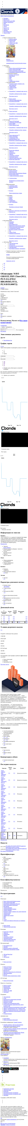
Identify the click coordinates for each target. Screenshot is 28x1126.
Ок (1, 1118)
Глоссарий (11, 44)
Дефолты (11, 151)
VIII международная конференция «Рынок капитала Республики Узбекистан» (13, 1033)
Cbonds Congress (18, 1022)
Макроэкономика (13, 187)
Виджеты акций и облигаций (16, 229)
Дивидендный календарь (15, 100)
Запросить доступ (10, 261)
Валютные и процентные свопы (17, 140)
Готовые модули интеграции (16, 246)
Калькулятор (6, 1018)
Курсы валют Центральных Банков (17, 173)
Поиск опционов (13, 136)
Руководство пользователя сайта (11, 1003)
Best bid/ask (6, 24)
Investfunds (6, 1058)
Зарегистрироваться (9, 16)
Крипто (6, 27)
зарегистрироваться (12, 1119)
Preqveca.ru (6, 1064)
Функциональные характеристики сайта (13, 1004)
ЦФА (4, 23)
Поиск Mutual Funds (14, 125)
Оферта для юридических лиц (10, 1009)
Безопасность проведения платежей (12, 999)
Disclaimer (5, 1095)
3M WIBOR (6, 586)
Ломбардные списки (14, 81)
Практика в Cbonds (8, 1000)
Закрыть (3, 35)
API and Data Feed (13, 243)
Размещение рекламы (8, 1088)
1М (4, 361)
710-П (4, 955)
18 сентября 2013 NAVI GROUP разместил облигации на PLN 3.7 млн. (16, 849)
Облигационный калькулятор (16, 227)
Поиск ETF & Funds (14, 121)
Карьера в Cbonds (7, 1002)
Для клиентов (6, 996)
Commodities (12, 200)
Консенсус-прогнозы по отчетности (18, 210)
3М (4, 363)
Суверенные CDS (13, 137)
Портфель (5, 18)
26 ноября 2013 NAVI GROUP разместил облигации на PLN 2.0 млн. (16, 846)
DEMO (8, 254)
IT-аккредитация (7, 1013)
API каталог (12, 244)
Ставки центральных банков (16, 175)
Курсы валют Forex (14, 174)
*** (1, 300)
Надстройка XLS (7, 31)
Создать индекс (7, 969)
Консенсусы (6, 19)
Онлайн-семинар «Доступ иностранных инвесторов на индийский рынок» (13, 1025)
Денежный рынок (13, 156)
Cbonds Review (7, 988)
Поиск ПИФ (12, 123)
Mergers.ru (5, 1061)
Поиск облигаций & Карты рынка (17, 68)
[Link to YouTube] (4, 1077)
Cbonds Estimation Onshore (9, 909)
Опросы (11, 89)
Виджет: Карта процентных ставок (12, 975)
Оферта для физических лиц (10, 1008)
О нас (4, 998)
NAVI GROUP (7, 547)
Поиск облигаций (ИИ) (9, 21)
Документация (12, 247)
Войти (2, 16)
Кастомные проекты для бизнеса (17, 248)
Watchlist (5, 30)
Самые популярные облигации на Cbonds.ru (14, 920)
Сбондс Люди (6, 33)
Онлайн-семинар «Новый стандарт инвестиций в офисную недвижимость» (15, 1029)
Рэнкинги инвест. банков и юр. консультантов (14, 911)
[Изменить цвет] (2, 506)
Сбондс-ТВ (6, 29)
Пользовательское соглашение (10, 1092)
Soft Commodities (13, 202)
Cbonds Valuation (7, 910)
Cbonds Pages (12, 86)
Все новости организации (7, 851)
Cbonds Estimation (7, 907)
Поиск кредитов (13, 111)
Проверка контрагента (14, 233)
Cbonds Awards (12, 87)
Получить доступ (5, 664)
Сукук (10, 79)
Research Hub (12, 40)
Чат (10, 231)
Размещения (12, 153)
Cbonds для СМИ (13, 43)
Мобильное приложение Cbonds (17, 225)
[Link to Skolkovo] (8, 1086)
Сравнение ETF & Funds (15, 122)
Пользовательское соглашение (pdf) (12, 1094)
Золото (5, 26)
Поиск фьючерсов (14, 135)
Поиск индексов (13, 170)
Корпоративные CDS (14, 139)
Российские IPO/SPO (14, 101)
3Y (4, 365)
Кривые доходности (8, 22)
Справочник (4, 325)
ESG (10, 78)
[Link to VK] (4, 1078)
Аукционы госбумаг (14, 155)
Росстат (11, 188)
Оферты (11, 154)
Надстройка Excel (7, 945)
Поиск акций (12, 98)
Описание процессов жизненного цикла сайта (14, 1007)
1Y (4, 364)
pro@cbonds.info (4, 1054)
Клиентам (5, 1091)
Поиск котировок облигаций (16, 70)
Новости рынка (13, 39)
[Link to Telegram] (4, 1075)
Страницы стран (13, 185)
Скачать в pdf (6, 1006)
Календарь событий (14, 150)
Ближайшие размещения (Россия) (17, 72)
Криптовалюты (13, 172)
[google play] (14, 1069)
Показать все (4, 544)
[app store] (5, 1069)
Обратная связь (7, 1090)
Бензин (11, 199)
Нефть (10, 198)
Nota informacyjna (7, 340)
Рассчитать (3, 331)
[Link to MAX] (4, 1080)
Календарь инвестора (14, 159)
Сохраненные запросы (14, 228)
